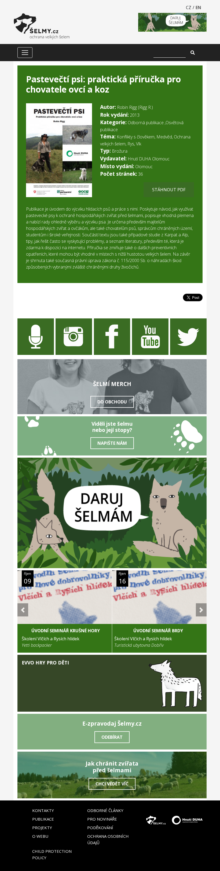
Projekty (42, 827)
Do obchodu (112, 402)
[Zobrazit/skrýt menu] (24, 52)
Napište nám (112, 443)
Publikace (43, 819)
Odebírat (112, 737)
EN (198, 7)
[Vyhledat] (192, 52)
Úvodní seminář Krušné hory (65, 631)
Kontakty (43, 810)
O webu (40, 836)
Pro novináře (102, 819)
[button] (22, 609)
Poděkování (100, 827)
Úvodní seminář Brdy (158, 631)
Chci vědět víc (112, 784)
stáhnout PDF (168, 190)
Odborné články (105, 810)
